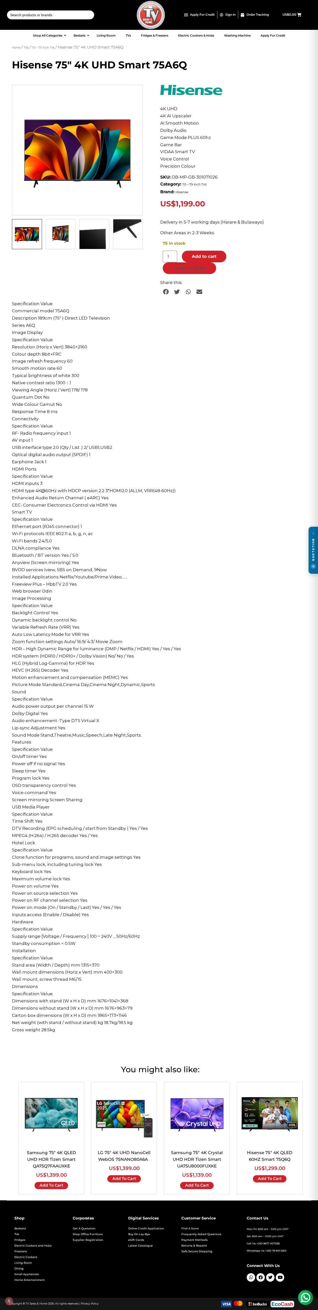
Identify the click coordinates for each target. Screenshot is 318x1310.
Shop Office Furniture (88, 1234)
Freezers (20, 1251)
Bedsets (20, 1228)
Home (16, 47)
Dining (19, 1268)
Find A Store (190, 1228)
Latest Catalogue (140, 1245)
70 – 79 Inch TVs (43, 47)
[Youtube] (280, 1277)
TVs (26, 47)
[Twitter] (270, 1277)
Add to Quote (189, 268)
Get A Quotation (84, 1228)
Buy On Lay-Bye (139, 1234)
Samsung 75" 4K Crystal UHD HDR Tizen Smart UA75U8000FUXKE (197, 1159)
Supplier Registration (88, 1240)
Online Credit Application (146, 1228)
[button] (134, 93)
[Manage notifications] (9, 1301)
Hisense (182, 192)
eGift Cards (136, 1240)
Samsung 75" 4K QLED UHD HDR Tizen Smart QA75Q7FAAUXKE (51, 1159)
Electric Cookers (25, 1257)
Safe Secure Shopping (196, 1251)
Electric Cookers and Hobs (33, 1245)
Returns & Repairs (194, 1245)
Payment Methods (194, 1240)
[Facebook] (260, 1277)
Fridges (19, 1240)
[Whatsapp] (251, 1277)
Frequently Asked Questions (201, 1234)
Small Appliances (26, 1274)
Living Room (23, 1262)
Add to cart (204, 256)
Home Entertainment (29, 1280)
